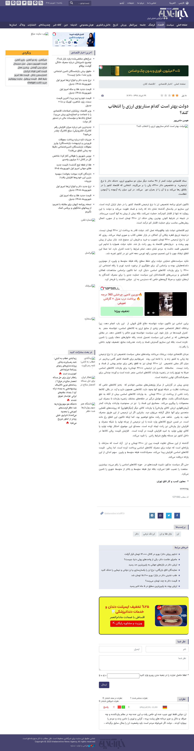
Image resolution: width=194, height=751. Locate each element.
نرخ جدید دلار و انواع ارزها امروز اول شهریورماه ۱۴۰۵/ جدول (73, 82)
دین (66, 25)
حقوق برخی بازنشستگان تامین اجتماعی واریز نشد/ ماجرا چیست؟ (72, 73)
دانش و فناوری (103, 25)
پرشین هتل (23, 67)
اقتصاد (160, 25)
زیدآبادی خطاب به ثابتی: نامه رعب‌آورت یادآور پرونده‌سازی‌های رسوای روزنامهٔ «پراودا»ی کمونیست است (65, 366)
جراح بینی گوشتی (38, 67)
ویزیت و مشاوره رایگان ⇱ (127, 623)
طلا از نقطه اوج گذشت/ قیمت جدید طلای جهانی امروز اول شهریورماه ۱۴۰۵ (73, 166)
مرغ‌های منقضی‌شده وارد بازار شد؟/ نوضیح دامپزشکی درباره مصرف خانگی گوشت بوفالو (73, 62)
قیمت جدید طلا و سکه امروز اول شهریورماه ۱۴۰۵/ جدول (75, 91)
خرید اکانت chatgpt (37, 83)
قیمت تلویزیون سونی (37, 64)
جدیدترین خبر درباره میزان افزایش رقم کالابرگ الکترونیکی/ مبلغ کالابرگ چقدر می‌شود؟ (72, 130)
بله (13, 3)
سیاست (170, 25)
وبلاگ (22, 25)
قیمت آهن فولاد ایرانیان (35, 71)
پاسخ (105, 707)
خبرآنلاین (168, 14)
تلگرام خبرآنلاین (35, 3)
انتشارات (32, 25)
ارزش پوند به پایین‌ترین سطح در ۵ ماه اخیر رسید (153, 586)
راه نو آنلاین (31, 60)
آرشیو (122, 3)
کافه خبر (57, 25)
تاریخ (115, 25)
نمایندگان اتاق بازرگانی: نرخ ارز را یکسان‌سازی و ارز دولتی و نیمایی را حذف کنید (139, 570)
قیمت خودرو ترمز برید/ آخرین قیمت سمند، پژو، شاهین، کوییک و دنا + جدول (73, 101)
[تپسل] (101, 67)
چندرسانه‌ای (44, 25)
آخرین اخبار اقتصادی (81, 53)
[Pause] (148, 313)
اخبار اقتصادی (165, 84)
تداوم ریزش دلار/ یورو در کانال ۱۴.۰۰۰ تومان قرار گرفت (150, 554)
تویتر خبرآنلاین (24, 3)
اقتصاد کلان (149, 84)
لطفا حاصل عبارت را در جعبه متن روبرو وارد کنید (164, 675)
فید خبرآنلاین (40, 3)
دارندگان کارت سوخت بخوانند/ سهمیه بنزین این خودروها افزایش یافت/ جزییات (73, 177)
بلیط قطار (42, 79)
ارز (178, 534)
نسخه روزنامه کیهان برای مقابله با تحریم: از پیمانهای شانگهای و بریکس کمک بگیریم (71, 208)
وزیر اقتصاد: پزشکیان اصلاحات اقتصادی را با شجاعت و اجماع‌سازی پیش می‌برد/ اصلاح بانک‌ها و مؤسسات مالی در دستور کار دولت (71, 116)
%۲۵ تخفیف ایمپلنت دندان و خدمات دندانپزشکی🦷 (127, 609)
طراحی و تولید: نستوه (79, 745)
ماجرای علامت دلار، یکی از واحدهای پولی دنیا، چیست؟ (150, 559)
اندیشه (73, 25)
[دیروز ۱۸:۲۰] (86, 362)
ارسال (104, 685)
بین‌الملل (133, 25)
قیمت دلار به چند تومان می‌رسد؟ (161, 581)
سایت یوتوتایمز (15, 79)
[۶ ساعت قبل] (86, 408)
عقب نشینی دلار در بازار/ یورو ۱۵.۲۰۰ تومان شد (154, 575)
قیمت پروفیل (30, 79)
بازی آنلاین (20, 60)
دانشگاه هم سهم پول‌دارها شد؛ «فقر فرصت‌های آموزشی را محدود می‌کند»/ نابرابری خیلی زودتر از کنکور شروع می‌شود (65, 413)
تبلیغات (130, 3)
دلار (136, 534)
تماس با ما (151, 3)
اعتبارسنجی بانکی (38, 75)
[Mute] (153, 313)
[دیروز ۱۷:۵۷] (86, 381)
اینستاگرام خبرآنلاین (29, 3)
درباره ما (140, 3)
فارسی (181, 3)
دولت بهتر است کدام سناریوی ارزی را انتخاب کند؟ (148, 110)
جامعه (143, 25)
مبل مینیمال (19, 64)
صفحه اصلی (181, 25)
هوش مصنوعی (87, 25)
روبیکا (7, 3)
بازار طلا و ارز (166, 534)
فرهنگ (151, 25)
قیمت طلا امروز (21, 75)
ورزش (123, 25)
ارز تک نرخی (149, 534)
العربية (172, 3)
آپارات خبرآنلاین (18, 3)
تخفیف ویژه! (121, 311)
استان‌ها (13, 25)
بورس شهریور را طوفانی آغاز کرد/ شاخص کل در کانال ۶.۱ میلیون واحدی (71, 158)
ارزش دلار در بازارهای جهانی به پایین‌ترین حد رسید (153, 565)
